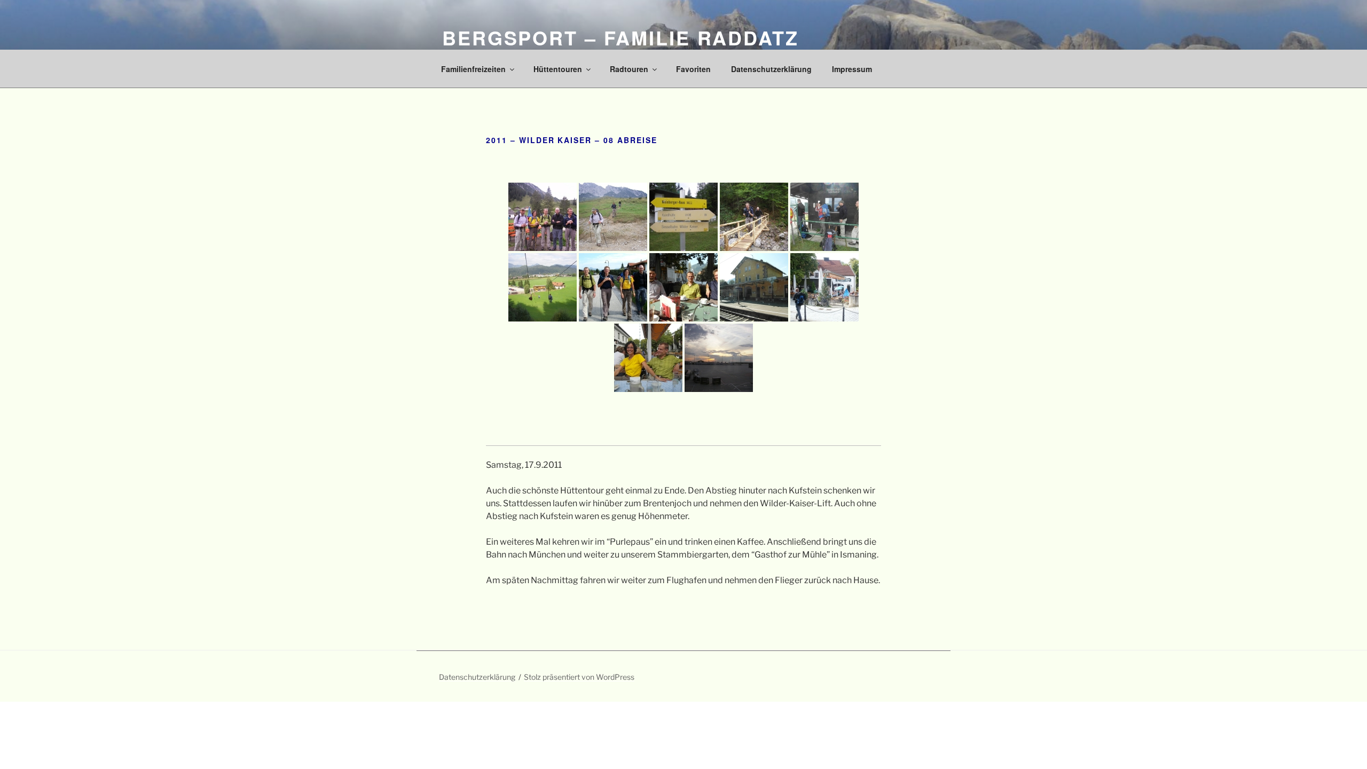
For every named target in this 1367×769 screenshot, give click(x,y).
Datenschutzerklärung (771, 69)
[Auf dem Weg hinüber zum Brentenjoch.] (613, 217)
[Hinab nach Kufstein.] (542, 287)
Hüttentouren (557, 69)
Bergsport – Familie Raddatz (620, 37)
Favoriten (693, 69)
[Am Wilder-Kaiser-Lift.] (824, 217)
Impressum (852, 69)
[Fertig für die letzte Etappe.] (542, 217)
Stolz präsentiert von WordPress (579, 676)
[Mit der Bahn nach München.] (754, 287)
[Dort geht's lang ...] (683, 217)
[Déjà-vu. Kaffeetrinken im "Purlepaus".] (683, 287)
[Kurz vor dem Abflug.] (719, 358)
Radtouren (629, 69)
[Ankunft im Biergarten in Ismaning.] (824, 287)
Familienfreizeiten (473, 69)
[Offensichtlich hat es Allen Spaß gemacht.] (613, 287)
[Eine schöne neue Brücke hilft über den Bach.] (754, 217)
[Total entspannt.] (648, 358)
